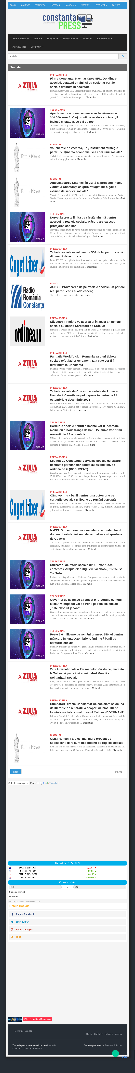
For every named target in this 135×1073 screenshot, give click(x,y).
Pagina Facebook (24, 914)
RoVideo (116, 5)
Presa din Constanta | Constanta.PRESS (34, 1047)
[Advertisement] (67, 821)
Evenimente (103, 38)
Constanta (40, 5)
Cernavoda (101, 5)
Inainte (118, 771)
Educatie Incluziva (113, 1033)
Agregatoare (19, 46)
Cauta (89, 1033)
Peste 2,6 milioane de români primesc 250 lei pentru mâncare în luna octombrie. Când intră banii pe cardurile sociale (86, 639)
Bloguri (51, 38)
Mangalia (71, 5)
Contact (25, 5)
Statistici (98, 1033)
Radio (86, 38)
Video (37, 38)
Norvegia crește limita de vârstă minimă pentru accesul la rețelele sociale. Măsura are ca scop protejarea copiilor (83, 222)
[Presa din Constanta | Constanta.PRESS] (67, 21)
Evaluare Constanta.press (123, 1052)
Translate (54, 783)
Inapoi (16, 771)
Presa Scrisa (20, 38)
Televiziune (69, 38)
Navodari (55, 5)
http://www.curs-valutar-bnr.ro (28, 901)
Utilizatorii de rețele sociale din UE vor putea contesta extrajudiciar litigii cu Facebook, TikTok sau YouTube (87, 569)
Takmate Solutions (113, 1045)
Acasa (13, 5)
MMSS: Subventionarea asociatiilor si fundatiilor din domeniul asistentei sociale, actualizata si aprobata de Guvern (86, 534)
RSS (18, 937)
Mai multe (90, 97)
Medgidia (85, 5)
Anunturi (36, 46)
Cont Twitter (22, 921)
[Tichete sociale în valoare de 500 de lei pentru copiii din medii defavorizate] (27, 262)
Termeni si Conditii (23, 1030)
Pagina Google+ (24, 929)
